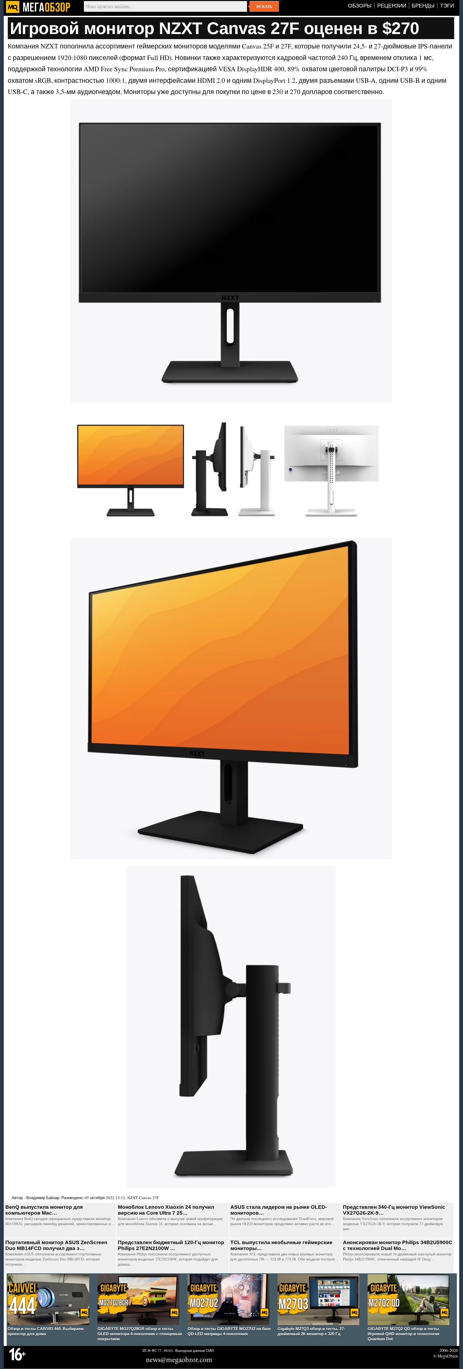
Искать (264, 6)
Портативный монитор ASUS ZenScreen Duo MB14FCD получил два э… (56, 1245)
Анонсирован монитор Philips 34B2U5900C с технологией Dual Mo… (397, 1245)
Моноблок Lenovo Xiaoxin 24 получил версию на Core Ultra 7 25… (166, 1210)
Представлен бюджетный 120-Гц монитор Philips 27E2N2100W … (171, 1245)
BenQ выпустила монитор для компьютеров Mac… (44, 1210)
